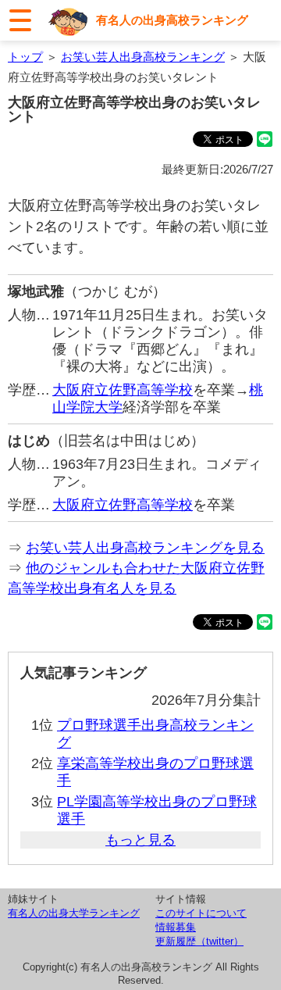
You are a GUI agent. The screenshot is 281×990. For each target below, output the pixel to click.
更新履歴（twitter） (199, 941)
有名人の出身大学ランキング (74, 913)
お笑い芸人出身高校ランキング (143, 56)
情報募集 (175, 927)
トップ (25, 56)
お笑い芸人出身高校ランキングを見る (145, 548)
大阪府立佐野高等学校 (122, 390)
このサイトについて (201, 913)
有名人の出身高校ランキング (172, 20)
